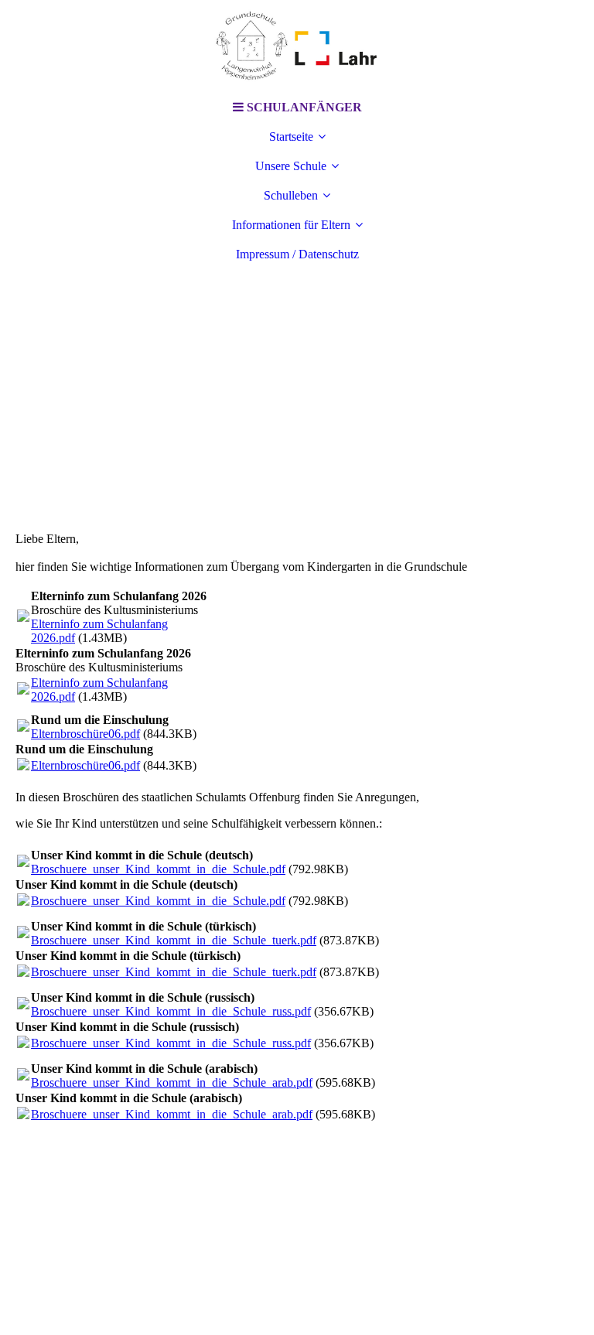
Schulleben (291, 195)
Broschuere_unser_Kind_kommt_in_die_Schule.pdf (158, 869)
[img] (297, 46)
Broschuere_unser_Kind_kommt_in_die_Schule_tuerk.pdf (173, 940)
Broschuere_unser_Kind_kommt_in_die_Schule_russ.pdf (171, 1011)
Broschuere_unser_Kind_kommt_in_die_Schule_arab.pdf (171, 1082)
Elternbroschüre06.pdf (85, 733)
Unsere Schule (290, 165)
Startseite (291, 136)
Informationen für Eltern (291, 224)
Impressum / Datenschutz (297, 254)
